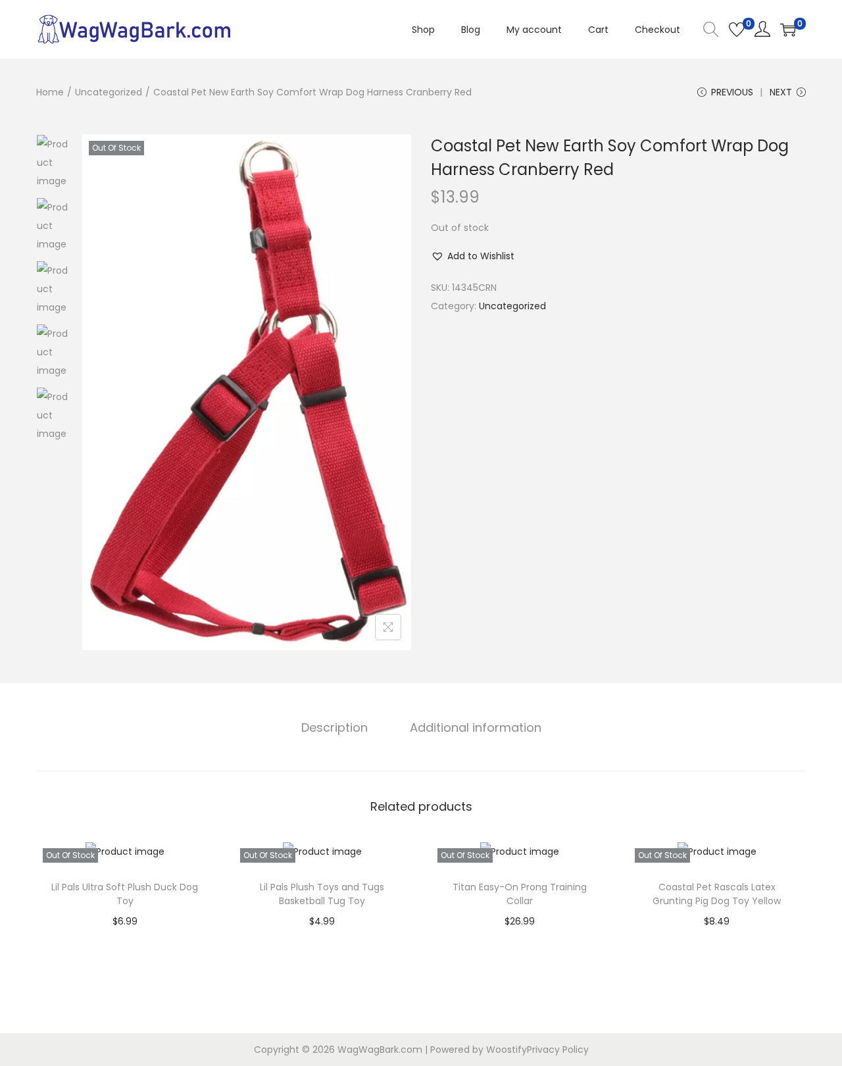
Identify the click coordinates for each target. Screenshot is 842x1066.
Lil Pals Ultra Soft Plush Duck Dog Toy (124, 893)
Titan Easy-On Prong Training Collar (520, 893)
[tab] (334, 728)
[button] (472, 256)
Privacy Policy (558, 1049)
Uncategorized (108, 92)
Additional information (475, 727)
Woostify (506, 1049)
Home (50, 92)
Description (334, 727)
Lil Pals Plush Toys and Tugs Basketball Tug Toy (322, 893)
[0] (737, 30)
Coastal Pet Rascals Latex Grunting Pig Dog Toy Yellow (717, 893)
